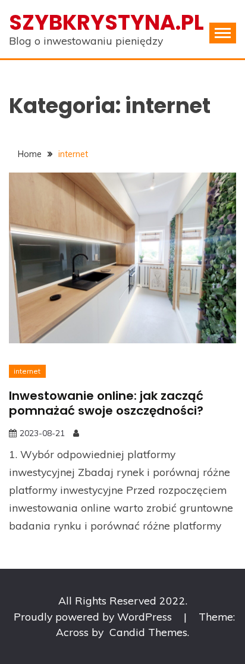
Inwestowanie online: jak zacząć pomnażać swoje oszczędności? (106, 403)
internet (27, 371)
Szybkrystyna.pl (106, 22)
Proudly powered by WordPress (94, 616)
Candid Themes (148, 631)
